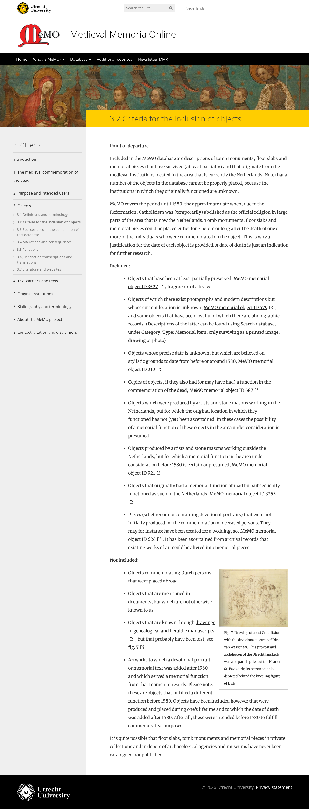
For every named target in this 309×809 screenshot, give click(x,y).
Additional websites (114, 59)
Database (79, 59)
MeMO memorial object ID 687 (221, 390)
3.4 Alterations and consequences (44, 242)
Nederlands (195, 8)
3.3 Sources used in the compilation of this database (48, 232)
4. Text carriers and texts (35, 281)
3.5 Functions (27, 249)
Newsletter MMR (153, 59)
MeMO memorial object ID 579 (235, 307)
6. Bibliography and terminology (42, 306)
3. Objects (22, 206)
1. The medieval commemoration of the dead (45, 176)
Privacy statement (274, 787)
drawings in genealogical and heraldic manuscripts (171, 627)
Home (21, 59)
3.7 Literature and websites (39, 269)
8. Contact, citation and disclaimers (45, 332)
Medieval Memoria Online (123, 34)
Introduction (24, 159)
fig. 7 (133, 647)
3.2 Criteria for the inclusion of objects (49, 222)
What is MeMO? (47, 59)
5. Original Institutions (33, 293)
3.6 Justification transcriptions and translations (44, 260)
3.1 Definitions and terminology (42, 214)
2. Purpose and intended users (41, 193)
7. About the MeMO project (37, 319)
